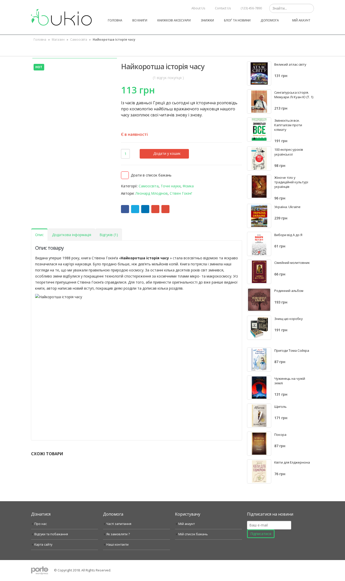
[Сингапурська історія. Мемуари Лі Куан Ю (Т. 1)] (259, 101)
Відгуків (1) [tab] (109, 234)
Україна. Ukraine (287, 207)
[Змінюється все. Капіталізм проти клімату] (259, 129)
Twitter (135, 209)
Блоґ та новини (237, 20)
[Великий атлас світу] (259, 73)
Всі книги (139, 20)
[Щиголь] (259, 415)
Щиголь (280, 406)
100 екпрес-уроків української (288, 151)
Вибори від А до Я (288, 235)
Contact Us (223, 8)
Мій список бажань (193, 534)
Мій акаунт (301, 20)
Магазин (58, 39)
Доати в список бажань (151, 175)
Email (165, 209)
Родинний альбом (288, 290)
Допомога (270, 20)
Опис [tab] (39, 234)
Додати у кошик (167, 153)
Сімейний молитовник (292, 262)
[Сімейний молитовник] (259, 272)
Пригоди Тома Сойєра (291, 350)
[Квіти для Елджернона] (259, 471)
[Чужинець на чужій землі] (259, 387)
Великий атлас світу (290, 64)
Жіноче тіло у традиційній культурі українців (291, 182)
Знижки (207, 20)
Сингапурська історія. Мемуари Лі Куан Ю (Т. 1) (293, 94)
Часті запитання (118, 524)
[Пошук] (309, 8)
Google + (155, 209)
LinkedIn (145, 209)
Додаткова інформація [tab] (71, 234)
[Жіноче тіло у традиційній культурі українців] (259, 186)
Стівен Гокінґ (181, 193)
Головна (115, 20)
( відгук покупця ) (168, 77)
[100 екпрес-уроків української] (259, 158)
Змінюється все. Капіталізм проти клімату (288, 125)
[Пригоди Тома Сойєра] (259, 359)
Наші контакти (117, 544)
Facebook (125, 209)
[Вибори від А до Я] (259, 244)
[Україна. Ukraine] (259, 216)
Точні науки (171, 186)
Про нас (40, 524)
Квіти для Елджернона (292, 462)
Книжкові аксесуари (174, 20)
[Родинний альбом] (259, 300)
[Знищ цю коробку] (259, 328)
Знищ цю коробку (288, 318)
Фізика (188, 186)
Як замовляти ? (118, 534)
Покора (280, 434)
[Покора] (259, 444)
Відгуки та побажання (51, 534)
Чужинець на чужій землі (289, 380)
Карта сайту (43, 544)
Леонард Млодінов (151, 193)
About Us (198, 8)
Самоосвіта (78, 39)
